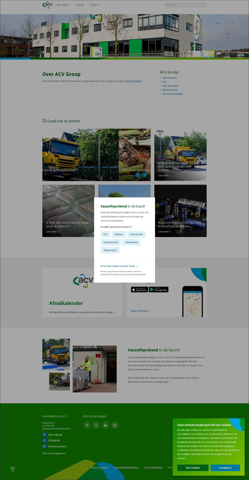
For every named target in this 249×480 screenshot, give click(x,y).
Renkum (119, 234)
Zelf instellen (193, 467)
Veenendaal (131, 242)
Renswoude (136, 234)
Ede (105, 234)
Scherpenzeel (110, 242)
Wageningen (110, 250)
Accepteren (225, 467)
